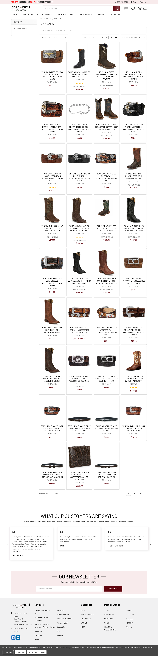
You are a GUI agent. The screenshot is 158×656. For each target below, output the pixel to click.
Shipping (60, 610)
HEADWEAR (47, 14)
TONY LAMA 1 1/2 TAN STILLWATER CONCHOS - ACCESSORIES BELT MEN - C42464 (133, 331)
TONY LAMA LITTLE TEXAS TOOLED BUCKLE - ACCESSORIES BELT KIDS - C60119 (52, 75)
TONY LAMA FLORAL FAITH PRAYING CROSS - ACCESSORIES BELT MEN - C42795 (79, 379)
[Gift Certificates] (126, 8)
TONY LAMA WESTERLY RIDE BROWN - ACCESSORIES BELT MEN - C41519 (106, 177)
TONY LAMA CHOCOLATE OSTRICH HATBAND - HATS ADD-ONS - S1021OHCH (106, 474)
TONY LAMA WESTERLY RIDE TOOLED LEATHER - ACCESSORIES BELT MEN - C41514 (52, 128)
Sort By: (44, 37)
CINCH (106, 623)
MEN (15, 14)
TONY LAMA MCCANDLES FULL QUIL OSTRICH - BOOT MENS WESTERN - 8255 (133, 228)
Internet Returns (63, 614)
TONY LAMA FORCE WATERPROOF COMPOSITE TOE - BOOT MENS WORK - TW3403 (106, 75)
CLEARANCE (115, 14)
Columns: (87, 37)
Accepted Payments (64, 619)
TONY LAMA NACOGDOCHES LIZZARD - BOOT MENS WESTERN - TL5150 (79, 74)
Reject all (20, 652)
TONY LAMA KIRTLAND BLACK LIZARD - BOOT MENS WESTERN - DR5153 (79, 280)
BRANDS (101, 14)
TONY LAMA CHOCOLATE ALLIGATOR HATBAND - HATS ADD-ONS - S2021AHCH (52, 474)
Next (142, 493)
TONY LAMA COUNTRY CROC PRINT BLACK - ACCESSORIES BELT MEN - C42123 (79, 177)
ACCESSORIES (85, 14)
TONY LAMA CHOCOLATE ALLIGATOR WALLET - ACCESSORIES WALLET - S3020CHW (79, 475)
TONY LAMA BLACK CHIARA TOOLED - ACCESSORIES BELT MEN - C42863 (52, 428)
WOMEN (61, 14)
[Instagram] (18, 637)
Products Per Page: (129, 37)
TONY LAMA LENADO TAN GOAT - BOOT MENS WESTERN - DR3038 (52, 329)
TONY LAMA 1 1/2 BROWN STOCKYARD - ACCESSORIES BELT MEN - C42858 (106, 378)
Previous (7, 543)
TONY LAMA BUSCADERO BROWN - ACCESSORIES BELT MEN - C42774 (79, 329)
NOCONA (129, 623)
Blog (58, 631)
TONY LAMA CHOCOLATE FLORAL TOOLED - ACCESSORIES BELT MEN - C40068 (52, 282)
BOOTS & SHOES (29, 14)
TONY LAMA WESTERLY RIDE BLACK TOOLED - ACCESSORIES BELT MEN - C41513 (133, 128)
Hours (37, 639)
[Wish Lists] (133, 8)
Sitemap (60, 635)
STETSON (130, 614)
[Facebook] (13, 637)
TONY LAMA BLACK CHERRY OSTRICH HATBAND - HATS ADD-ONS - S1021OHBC (79, 428)
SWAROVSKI (109, 619)
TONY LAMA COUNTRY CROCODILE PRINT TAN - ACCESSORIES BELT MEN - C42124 (52, 177)
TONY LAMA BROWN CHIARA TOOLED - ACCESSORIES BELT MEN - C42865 (133, 428)
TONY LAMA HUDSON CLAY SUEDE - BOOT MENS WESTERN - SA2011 (52, 228)
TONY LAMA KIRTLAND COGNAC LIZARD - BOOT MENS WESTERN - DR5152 (106, 280)
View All (129, 627)
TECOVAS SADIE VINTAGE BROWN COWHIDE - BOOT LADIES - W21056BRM (134, 378)
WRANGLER (109, 614)
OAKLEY (129, 619)
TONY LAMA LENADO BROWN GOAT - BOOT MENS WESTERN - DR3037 (52, 378)
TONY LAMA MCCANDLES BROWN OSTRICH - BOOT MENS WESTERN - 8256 (79, 228)
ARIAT (106, 610)
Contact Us (61, 627)
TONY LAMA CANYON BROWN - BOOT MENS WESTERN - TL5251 (133, 176)
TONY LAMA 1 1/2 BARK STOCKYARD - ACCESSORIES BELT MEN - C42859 (134, 280)
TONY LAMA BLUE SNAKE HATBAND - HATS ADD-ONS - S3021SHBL (106, 428)
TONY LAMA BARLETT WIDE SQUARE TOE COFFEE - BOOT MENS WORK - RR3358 (106, 127)
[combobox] (81, 8)
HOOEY (129, 610)
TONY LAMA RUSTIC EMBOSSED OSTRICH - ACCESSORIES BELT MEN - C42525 (133, 75)
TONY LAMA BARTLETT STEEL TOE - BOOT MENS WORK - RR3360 (106, 228)
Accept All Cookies (37, 652)
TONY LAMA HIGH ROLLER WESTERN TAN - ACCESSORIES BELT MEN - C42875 (106, 331)
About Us (38, 631)
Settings (8, 652)
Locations (39, 635)
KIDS (72, 14)
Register (143, 2)
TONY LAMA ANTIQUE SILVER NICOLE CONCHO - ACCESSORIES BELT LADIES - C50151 (79, 128)
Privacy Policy (62, 623)
